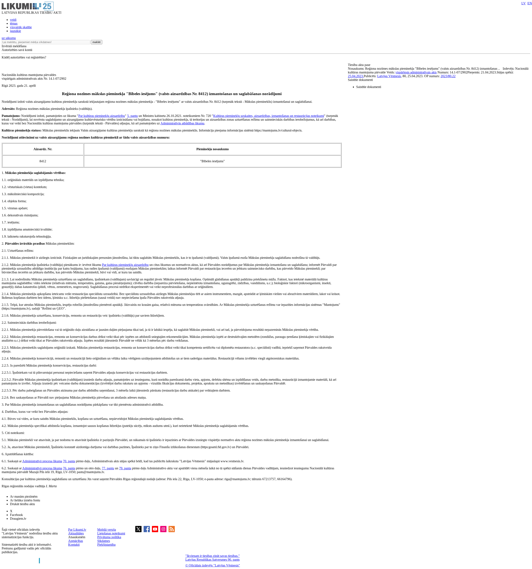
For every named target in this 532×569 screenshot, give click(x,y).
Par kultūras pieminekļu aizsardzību (101, 116)
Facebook (16, 515)
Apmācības (75, 541)
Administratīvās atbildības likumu (182, 123)
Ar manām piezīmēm (23, 496)
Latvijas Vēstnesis (389, 76)
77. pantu (108, 468)
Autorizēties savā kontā (17, 50)
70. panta (69, 461)
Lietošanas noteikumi (111, 533)
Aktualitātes (76, 533)
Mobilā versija (106, 529)
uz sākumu (9, 38)
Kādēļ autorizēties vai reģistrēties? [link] (24, 57)
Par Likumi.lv (77, 529)
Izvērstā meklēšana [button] (14, 46)
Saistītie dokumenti (360, 80)
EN (529, 3)
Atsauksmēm (76, 537)
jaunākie (15, 31)
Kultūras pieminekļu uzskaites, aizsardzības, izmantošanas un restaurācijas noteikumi (268, 116)
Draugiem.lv (18, 518)
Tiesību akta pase (359, 65)
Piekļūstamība (106, 544)
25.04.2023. (356, 76)
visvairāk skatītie (21, 27)
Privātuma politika (109, 537)
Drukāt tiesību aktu (22, 504)
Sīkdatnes (103, 541)
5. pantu (132, 116)
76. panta (69, 468)
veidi (13, 19)
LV (523, 3)
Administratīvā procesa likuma (42, 461)
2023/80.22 (448, 76)
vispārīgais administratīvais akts (416, 72)
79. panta (125, 468)
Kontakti (74, 544)
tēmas (13, 23)
